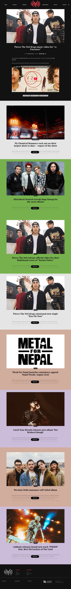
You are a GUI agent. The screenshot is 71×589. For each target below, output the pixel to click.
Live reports (35, 139)
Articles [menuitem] (14, 4)
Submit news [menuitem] (45, 4)
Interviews (18, 573)
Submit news (29, 573)
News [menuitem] (6, 4)
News (35, 195)
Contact (28, 574)
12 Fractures (26, 95)
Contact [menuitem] (64, 4)
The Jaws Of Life (44, 95)
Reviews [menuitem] (24, 4)
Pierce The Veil (34, 95)
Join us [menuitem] (55, 4)
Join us (27, 572)
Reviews (17, 574)
